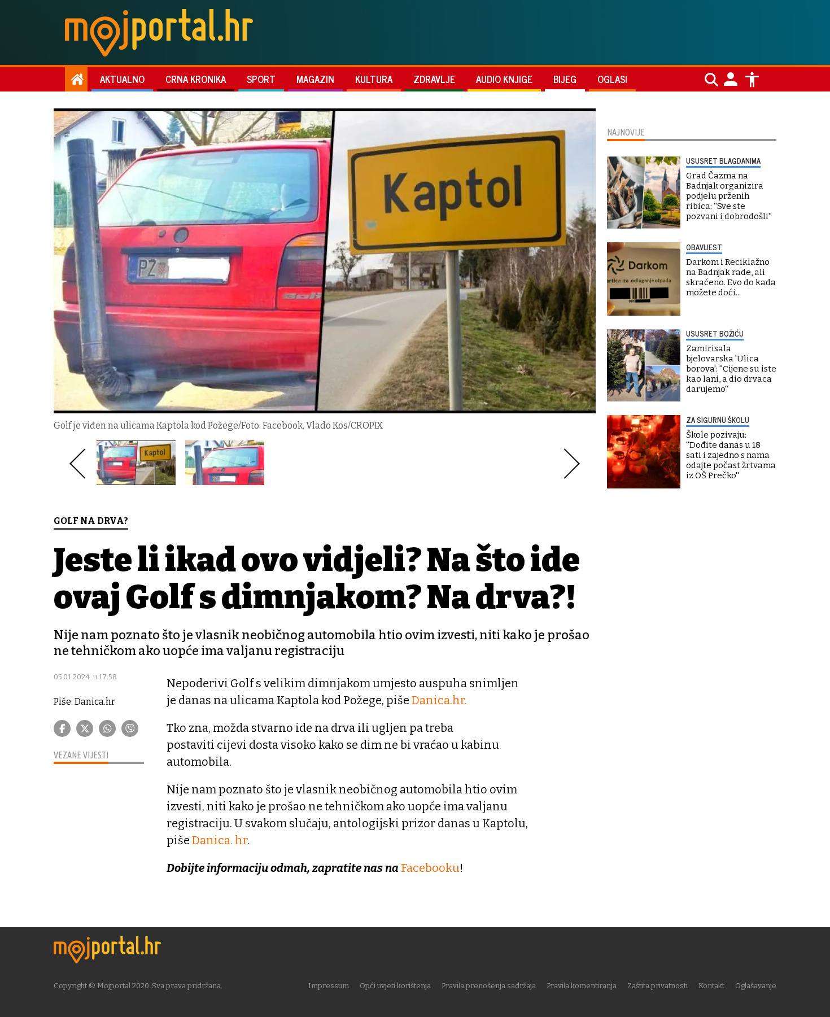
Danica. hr (219, 840)
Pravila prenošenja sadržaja (489, 985)
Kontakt (711, 985)
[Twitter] (84, 728)
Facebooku (430, 868)
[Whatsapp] (107, 728)
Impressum (328, 985)
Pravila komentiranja (582, 985)
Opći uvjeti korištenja (395, 985)
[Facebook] (62, 728)
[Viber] (129, 728)
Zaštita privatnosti (657, 985)
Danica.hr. (439, 700)
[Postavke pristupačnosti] (752, 80)
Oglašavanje (755, 985)
